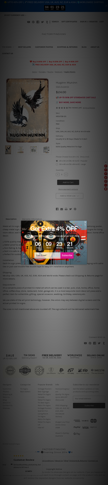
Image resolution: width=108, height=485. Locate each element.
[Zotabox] (85, 262)
